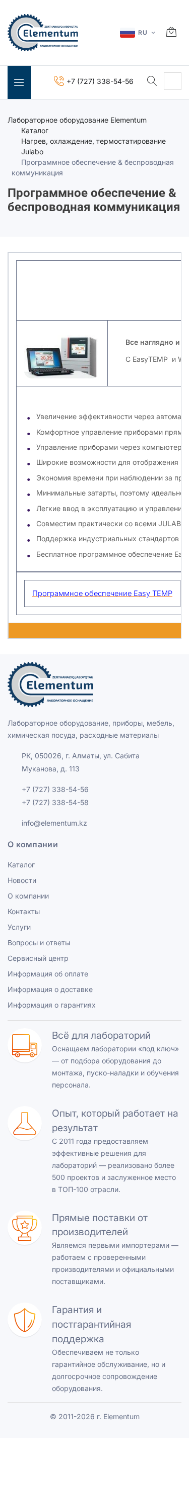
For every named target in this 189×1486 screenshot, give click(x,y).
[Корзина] (171, 33)
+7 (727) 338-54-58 (55, 802)
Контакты (24, 911)
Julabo (32, 151)
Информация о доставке (50, 989)
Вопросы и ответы (39, 942)
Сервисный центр (38, 958)
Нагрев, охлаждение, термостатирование (93, 141)
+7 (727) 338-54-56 (55, 789)
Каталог (34, 130)
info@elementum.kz (54, 823)
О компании (28, 895)
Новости (22, 880)
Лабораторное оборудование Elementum (77, 120)
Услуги (19, 927)
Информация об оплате (48, 973)
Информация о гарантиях (52, 1005)
